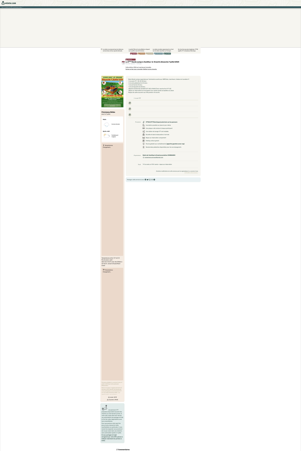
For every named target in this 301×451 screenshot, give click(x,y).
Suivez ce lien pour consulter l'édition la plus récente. (141, 69)
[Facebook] (145, 180)
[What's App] (150, 180)
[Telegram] (154, 180)
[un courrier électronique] (152, 180)
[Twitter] (147, 180)
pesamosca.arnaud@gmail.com (154, 157)
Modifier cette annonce (191, 172)
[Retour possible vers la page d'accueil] (8, 3)
